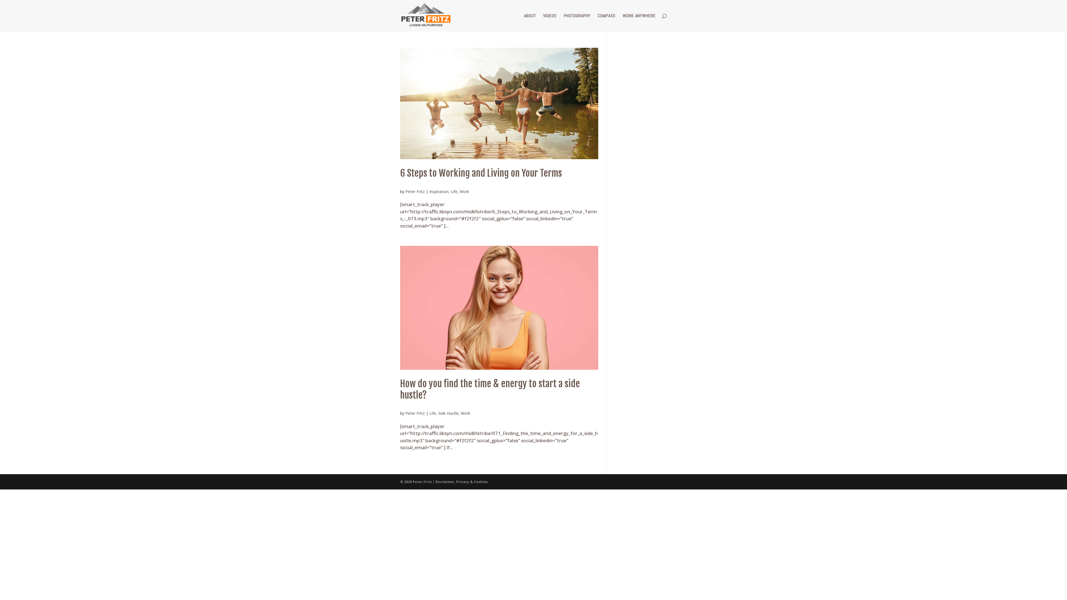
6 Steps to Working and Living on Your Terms (481, 173)
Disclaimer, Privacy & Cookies (461, 481)
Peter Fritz (415, 191)
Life (454, 191)
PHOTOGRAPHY (577, 16)
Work (464, 191)
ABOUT (530, 16)
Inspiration (438, 191)
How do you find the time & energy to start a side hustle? (490, 389)
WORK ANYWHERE (639, 16)
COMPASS (606, 16)
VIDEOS (550, 16)
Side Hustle (448, 413)
